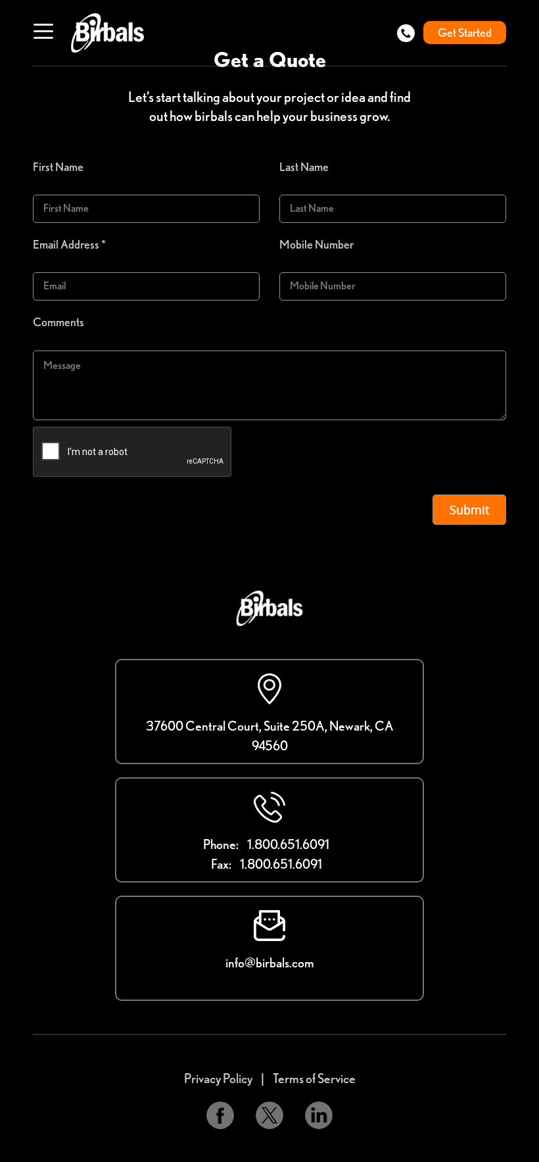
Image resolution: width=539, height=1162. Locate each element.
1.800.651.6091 (288, 844)
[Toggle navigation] (43, 30)
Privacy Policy (218, 1078)
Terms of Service (314, 1078)
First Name (58, 167)
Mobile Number (316, 244)
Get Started (465, 32)
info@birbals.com (269, 963)
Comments (58, 322)
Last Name (304, 167)
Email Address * (69, 244)
